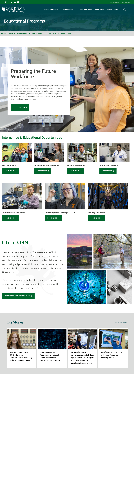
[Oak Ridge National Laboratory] (13, 9)
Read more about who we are (17, 295)
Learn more (10, 171)
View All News (121, 322)
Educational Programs (24, 21)
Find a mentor (19, 107)
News (116, 10)
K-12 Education (7, 33)
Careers (109, 10)
